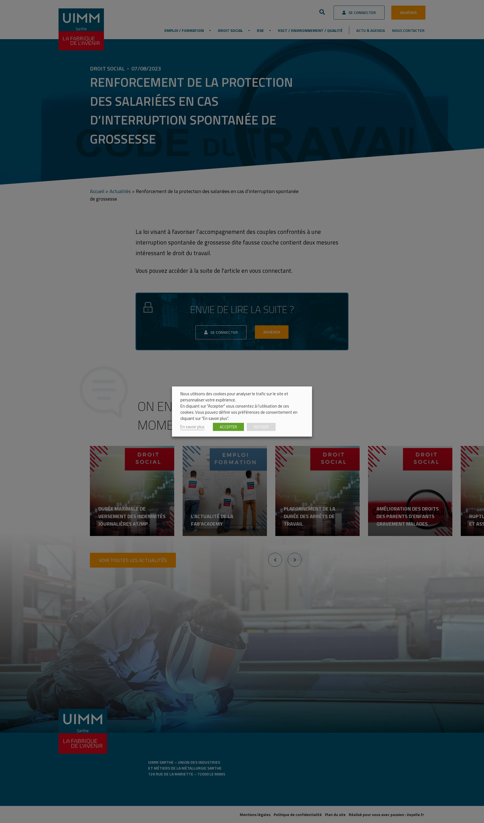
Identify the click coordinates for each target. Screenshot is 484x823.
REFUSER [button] (261, 427)
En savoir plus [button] (192, 427)
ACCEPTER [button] (228, 427)
